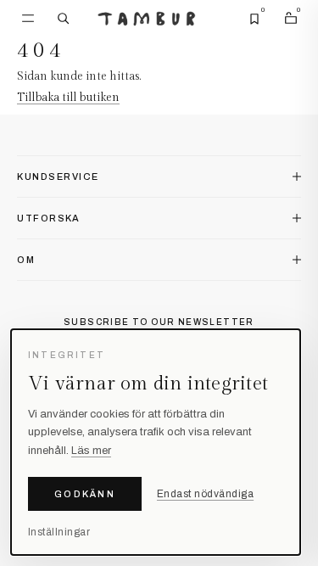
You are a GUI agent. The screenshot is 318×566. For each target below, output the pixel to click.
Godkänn (84, 494)
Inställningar (59, 532)
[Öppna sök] (63, 18)
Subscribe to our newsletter (159, 322)
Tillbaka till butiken (68, 97)
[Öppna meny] (28, 18)
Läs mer (91, 451)
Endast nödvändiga (205, 494)
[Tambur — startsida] (146, 19)
